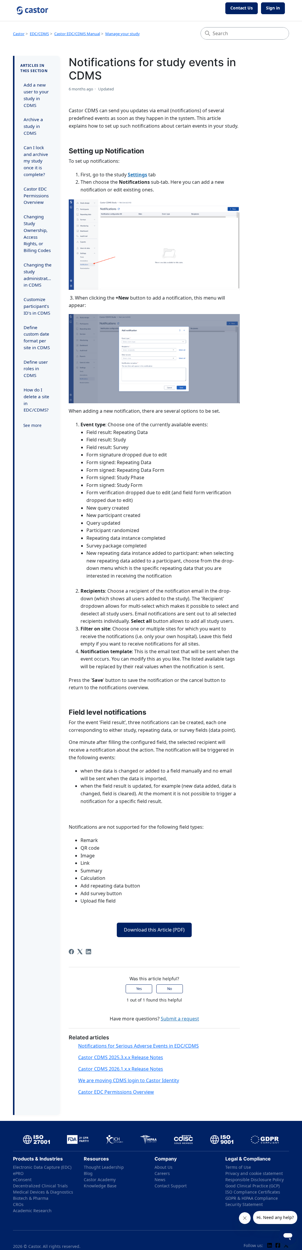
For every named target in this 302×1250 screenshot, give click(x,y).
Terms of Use (238, 1167)
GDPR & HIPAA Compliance (251, 1198)
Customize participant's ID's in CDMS (37, 306)
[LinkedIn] (88, 951)
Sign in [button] (273, 8)
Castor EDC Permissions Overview (36, 195)
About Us (164, 1167)
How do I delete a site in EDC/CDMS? (36, 400)
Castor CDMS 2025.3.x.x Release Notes (120, 1057)
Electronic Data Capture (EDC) (42, 1167)
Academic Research (32, 1210)
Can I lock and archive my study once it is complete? (36, 160)
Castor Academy (100, 1179)
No (169, 988)
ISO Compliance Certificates (252, 1192)
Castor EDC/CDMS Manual (77, 33)
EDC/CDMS (39, 33)
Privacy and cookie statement (254, 1173)
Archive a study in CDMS (33, 126)
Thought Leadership (104, 1167)
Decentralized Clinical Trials (40, 1186)
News (160, 1179)
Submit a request (180, 1018)
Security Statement (244, 1204)
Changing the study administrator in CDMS (38, 275)
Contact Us (241, 8)
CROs (18, 1204)
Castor (18, 33)
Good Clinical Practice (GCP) (252, 1186)
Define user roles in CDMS (36, 368)
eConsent (22, 1179)
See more (32, 425)
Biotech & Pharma (30, 1198)
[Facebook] (71, 951)
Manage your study (122, 33)
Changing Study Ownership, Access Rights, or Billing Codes (37, 233)
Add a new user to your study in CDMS (36, 95)
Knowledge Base (100, 1186)
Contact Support (171, 1186)
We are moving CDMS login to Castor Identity (128, 1080)
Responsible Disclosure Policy (254, 1179)
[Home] (32, 10)
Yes (139, 988)
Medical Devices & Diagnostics (43, 1192)
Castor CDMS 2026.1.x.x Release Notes (120, 1069)
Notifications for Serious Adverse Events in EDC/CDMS (138, 1046)
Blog (88, 1173)
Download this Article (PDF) (154, 929)
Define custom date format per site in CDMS (37, 337)
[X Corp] (80, 951)
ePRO (18, 1173)
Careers (162, 1173)
